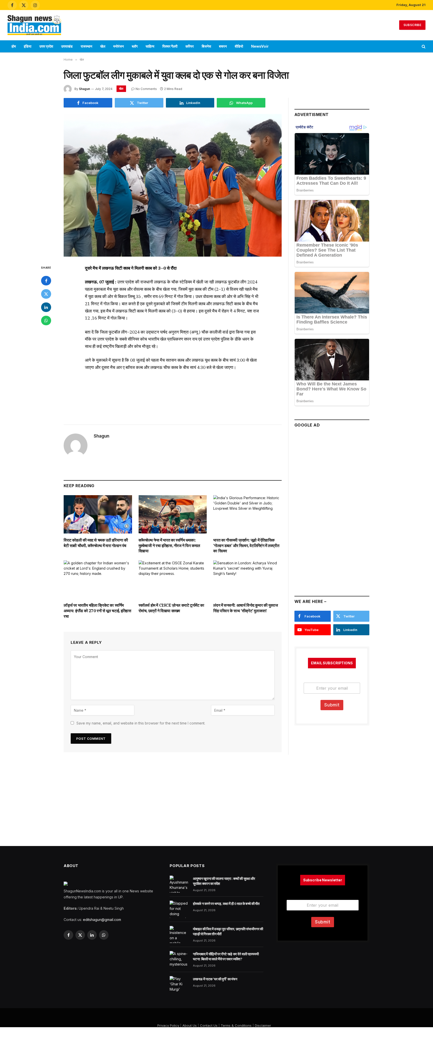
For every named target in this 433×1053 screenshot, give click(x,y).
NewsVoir (260, 46)
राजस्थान (86, 46)
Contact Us (209, 1025)
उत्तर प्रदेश (46, 46)
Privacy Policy (168, 1025)
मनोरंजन (118, 46)
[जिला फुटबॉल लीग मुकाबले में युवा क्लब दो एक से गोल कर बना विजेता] (173, 185)
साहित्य (150, 46)
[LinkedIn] (46, 307)
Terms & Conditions (236, 1025)
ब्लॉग (135, 46)
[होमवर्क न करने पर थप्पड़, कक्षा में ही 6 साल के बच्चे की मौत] (179, 909)
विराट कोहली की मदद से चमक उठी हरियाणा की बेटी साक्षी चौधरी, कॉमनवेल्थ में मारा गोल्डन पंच (96, 543)
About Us (189, 1025)
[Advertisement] (216, 24)
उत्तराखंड (67, 46)
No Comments (146, 89)
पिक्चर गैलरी (169, 46)
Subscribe (412, 25)
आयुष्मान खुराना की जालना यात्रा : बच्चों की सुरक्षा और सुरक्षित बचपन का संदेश (224, 881)
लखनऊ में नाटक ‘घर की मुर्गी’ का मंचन (215, 979)
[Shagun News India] (34, 25)
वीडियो (239, 46)
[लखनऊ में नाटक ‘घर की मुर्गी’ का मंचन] (179, 984)
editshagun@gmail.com (102, 919)
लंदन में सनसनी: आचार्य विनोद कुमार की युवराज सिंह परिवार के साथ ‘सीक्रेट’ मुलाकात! (245, 608)
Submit (332, 704)
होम (14, 46)
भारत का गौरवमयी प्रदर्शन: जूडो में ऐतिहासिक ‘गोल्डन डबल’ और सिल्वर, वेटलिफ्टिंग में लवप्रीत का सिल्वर (246, 546)
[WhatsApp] (46, 320)
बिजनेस (206, 46)
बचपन (223, 46)
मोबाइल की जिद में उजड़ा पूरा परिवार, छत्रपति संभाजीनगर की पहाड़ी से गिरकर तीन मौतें (228, 931)
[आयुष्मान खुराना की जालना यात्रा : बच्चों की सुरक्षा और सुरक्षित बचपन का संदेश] (179, 884)
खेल (102, 46)
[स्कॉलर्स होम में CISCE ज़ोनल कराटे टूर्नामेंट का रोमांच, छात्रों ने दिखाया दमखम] (173, 579)
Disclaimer (263, 1025)
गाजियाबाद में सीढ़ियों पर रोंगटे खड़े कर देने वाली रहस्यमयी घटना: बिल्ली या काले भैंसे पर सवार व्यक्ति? (226, 956)
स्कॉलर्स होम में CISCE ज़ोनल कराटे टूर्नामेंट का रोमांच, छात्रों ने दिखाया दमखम (171, 608)
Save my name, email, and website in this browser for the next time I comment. (140, 723)
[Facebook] (46, 280)
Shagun (84, 89)
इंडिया (27, 46)
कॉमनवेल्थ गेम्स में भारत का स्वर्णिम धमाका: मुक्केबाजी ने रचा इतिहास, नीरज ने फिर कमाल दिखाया (169, 546)
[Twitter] (46, 294)
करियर (189, 46)
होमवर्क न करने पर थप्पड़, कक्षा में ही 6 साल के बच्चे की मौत (226, 903)
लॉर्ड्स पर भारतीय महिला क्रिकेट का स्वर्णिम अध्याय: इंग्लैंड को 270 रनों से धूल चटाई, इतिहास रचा (97, 611)
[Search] (423, 46)
